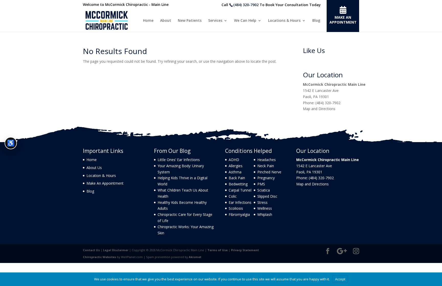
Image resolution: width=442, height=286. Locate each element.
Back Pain (237, 177)
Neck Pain (265, 165)
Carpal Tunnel (240, 190)
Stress (262, 202)
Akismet (195, 257)
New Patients (190, 21)
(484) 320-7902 (246, 4)
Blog (316, 21)
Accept (340, 279)
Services (215, 21)
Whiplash (264, 214)
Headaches (266, 159)
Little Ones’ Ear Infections (179, 159)
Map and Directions (319, 108)
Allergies (235, 165)
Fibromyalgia (239, 214)
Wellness (264, 208)
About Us (94, 167)
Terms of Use (217, 250)
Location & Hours (101, 175)
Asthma (235, 172)
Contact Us (91, 250)
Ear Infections (240, 202)
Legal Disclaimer (115, 250)
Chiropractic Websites (99, 257)
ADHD (234, 159)
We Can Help (245, 21)
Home (148, 21)
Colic (233, 196)
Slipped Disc (267, 196)
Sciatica (263, 190)
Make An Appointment (105, 183)
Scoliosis (236, 208)
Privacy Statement (245, 250)
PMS (261, 184)
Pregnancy (266, 177)
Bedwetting (238, 184)
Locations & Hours (284, 21)
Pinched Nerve (269, 172)
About (165, 21)
